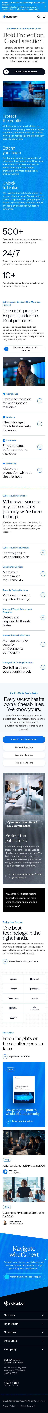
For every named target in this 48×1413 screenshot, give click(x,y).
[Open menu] (43, 16)
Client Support (28, 1406)
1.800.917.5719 (10, 1373)
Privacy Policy (9, 1406)
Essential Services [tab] (24, 755)
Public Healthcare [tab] (24, 763)
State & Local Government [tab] (24, 739)
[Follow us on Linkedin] (7, 1383)
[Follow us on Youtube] (15, 1383)
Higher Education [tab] (24, 747)
